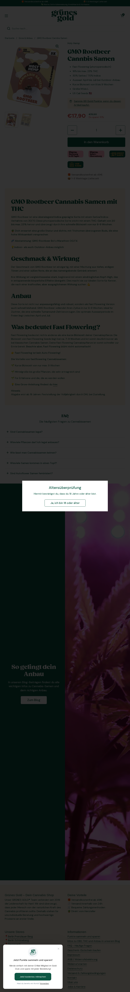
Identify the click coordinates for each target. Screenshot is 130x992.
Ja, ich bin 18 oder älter (65, 503)
